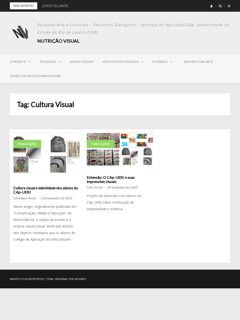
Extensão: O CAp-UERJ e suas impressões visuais (111, 179)
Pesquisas (48, 62)
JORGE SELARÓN (55, 6)
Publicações (27, 144)
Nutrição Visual (58, 41)
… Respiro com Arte (197, 62)
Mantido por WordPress (27, 279)
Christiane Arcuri (24, 198)
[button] (211, 6)
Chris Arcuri (95, 187)
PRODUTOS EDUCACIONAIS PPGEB (35, 76)
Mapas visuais (82, 62)
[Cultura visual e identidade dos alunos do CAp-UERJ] (46, 154)
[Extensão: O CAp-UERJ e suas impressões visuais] (120, 149)
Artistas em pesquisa (121, 62)
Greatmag (61, 279)
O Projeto (18, 62)
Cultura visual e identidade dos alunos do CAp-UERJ (45, 190)
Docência (160, 62)
